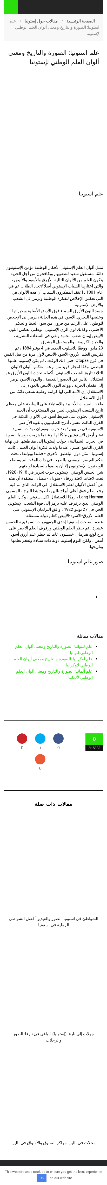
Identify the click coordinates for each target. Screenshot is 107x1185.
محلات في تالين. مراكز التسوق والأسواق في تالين (53, 1142)
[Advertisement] (53, 128)
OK (41, 1178)
